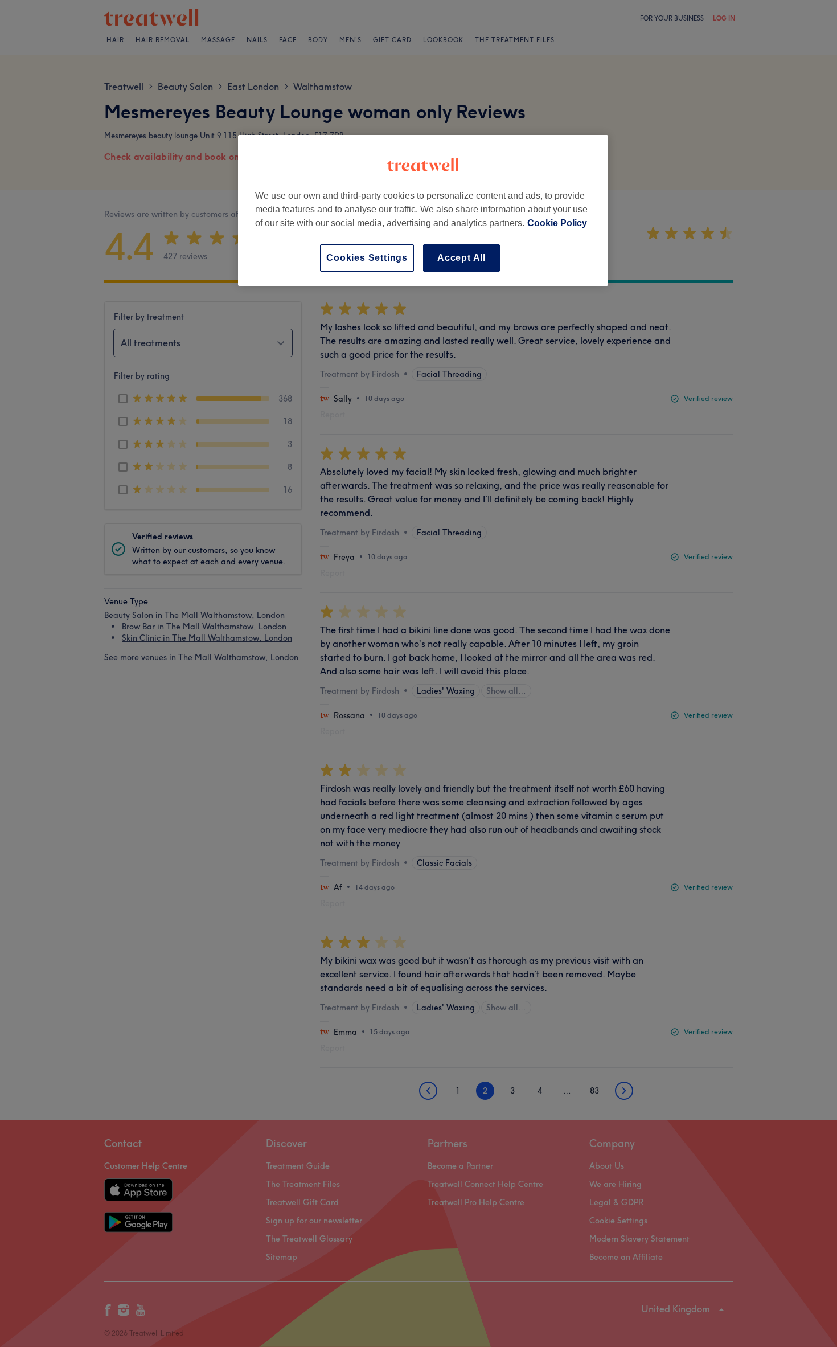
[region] (423, 210)
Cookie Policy (557, 223)
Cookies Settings (367, 258)
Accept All (461, 258)
